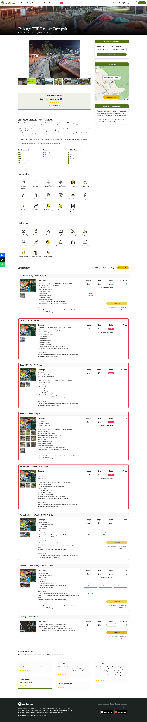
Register (95, 352)
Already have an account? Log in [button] (85, 356)
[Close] (114, 336)
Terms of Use (79, 372)
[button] (95, 365)
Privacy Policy (90, 372)
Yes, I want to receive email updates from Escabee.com (95, 348)
